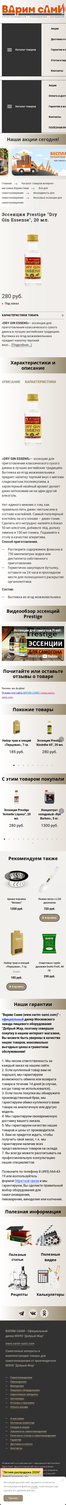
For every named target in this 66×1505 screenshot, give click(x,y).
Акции (55, 28)
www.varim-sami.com (20, 1343)
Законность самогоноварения (28, 1431)
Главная (7, 183)
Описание (11, 382)
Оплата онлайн (19, 1407)
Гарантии (15, 1439)
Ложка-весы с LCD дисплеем (49, 901)
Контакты (57, 70)
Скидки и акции (19, 1427)
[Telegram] (21, 1313)
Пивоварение (18, 1381)
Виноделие (17, 1385)
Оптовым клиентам (22, 1422)
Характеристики (40, 382)
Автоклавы (17, 1398)
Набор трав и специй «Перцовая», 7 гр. (16, 964)
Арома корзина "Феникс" (16, 901)
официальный (13, 1019)
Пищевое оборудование (25, 1390)
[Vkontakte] (33, 1313)
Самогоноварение (21, 1377)
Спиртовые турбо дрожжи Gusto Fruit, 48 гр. (50, 966)
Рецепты (19, 1294)
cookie (34, 1486)
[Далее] (61, 739)
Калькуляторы (50, 1294)
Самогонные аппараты (24, 1394)
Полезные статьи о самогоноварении (33, 1435)
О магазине (17, 1418)
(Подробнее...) (21, 345)
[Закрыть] (62, 1480)
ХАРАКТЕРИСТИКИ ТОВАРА (20, 315)
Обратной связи (27, 1181)
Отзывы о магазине (22, 1402)
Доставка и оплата (21, 1444)
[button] (13, 765)
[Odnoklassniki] (44, 1313)
